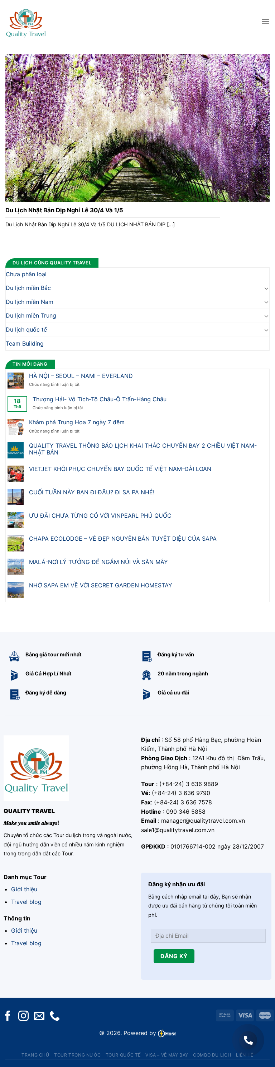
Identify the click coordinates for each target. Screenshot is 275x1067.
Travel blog (26, 901)
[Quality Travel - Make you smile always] (25, 21)
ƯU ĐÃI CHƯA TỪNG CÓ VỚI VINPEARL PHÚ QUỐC (100, 515)
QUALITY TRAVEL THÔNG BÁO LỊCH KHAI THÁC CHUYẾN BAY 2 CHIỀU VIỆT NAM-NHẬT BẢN (143, 449)
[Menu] (265, 21)
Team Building (25, 343)
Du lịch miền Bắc (28, 287)
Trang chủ (35, 1055)
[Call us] (54, 1016)
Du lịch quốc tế (26, 329)
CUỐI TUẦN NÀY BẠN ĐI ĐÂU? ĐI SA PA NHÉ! (91, 492)
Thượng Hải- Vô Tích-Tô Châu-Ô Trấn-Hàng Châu (100, 399)
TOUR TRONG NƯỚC (77, 1055)
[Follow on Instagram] (23, 1016)
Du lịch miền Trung (31, 315)
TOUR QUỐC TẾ (123, 1055)
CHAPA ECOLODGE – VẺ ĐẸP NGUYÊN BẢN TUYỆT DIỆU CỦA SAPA (123, 538)
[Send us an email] (39, 1016)
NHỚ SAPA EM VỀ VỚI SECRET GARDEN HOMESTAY (100, 585)
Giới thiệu (24, 889)
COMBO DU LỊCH (212, 1055)
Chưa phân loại (26, 273)
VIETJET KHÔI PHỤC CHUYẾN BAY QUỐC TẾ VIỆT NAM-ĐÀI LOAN (120, 468)
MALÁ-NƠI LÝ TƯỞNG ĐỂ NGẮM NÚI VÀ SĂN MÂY (98, 562)
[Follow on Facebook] (8, 1016)
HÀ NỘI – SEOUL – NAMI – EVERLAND (81, 375)
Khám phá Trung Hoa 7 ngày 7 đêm (77, 422)
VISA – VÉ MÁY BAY (166, 1055)
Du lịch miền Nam (29, 301)
